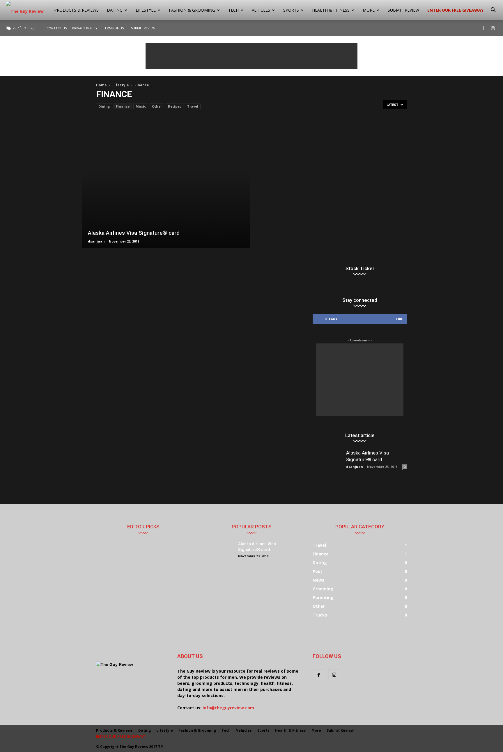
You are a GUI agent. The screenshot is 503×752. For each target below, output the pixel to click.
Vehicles (261, 10)
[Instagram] (492, 28)
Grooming (323, 588)
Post (317, 571)
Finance (123, 106)
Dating (115, 10)
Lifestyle (146, 10)
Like (399, 319)
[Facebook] (483, 28)
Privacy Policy (85, 28)
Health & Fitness (331, 10)
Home (101, 85)
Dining (104, 106)
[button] (493, 10)
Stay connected (359, 300)
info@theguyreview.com (228, 707)
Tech (233, 10)
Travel (192, 106)
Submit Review (403, 10)
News (318, 580)
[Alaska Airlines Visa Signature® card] (166, 183)
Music (141, 106)
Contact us (57, 28)
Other (157, 106)
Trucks (320, 615)
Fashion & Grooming (192, 10)
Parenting (323, 597)
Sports (291, 10)
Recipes (174, 106)
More (369, 10)
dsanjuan (96, 241)
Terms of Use (114, 28)
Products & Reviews (76, 10)
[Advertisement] (251, 56)
